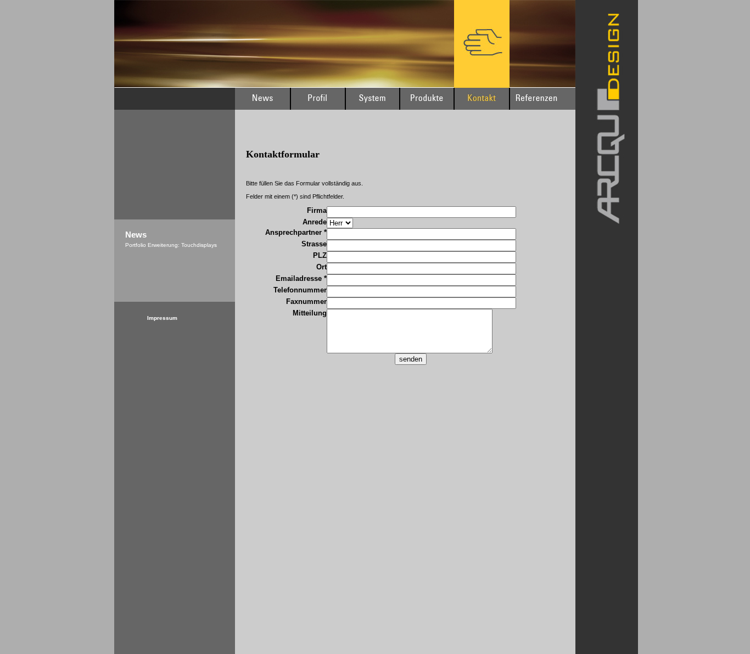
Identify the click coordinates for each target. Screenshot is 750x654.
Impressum (162, 318)
